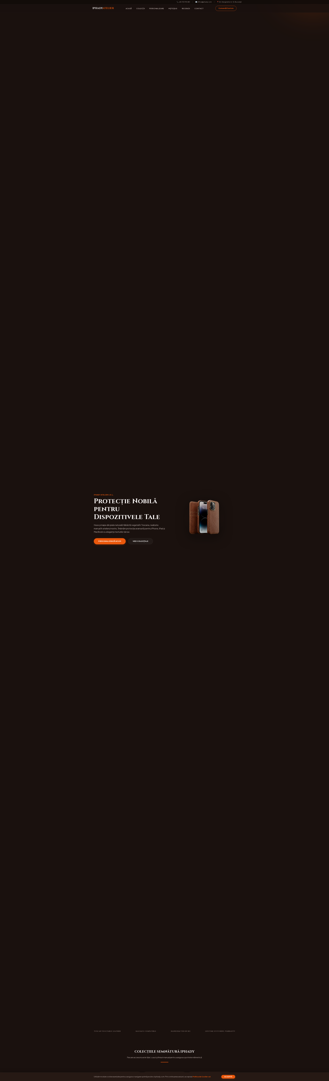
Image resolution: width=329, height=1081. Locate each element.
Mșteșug (172, 8)
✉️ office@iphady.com (203, 2)
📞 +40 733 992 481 (183, 2)
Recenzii (186, 8)
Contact (199, 8)
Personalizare (156, 8)
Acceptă (228, 1077)
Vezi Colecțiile (140, 541)
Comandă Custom (226, 8)
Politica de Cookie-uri (202, 1077)
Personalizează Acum (109, 541)
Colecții (140, 8)
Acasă (129, 8)
